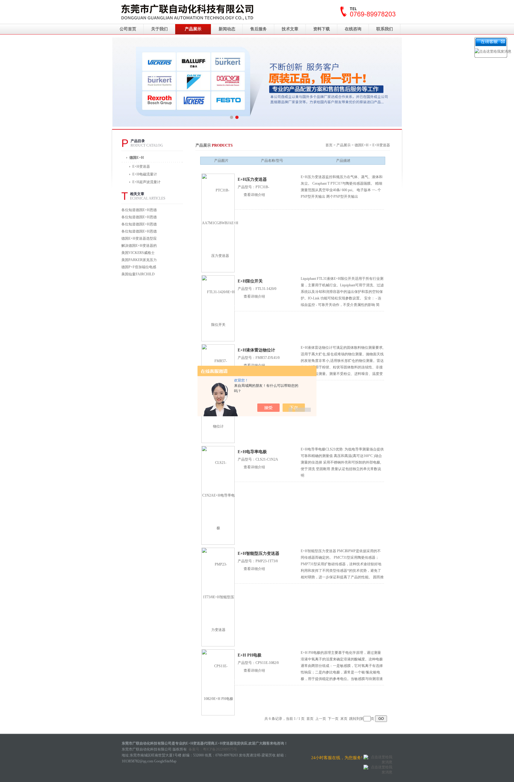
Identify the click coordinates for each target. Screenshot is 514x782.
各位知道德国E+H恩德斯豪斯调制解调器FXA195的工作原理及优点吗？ (139, 232)
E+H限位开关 (250, 281)
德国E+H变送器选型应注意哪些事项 (139, 239)
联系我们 (384, 29)
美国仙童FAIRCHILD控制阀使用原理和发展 (139, 275)
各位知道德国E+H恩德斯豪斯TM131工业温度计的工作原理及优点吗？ (139, 210)
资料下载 (321, 29)
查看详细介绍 (254, 195)
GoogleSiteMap (165, 761)
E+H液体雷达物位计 (256, 350)
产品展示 (193, 29)
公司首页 (128, 29)
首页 (329, 145)
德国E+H (136, 158)
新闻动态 (227, 29)
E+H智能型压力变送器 (258, 553)
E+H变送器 (381, 145)
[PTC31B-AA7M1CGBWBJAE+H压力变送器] (220, 222)
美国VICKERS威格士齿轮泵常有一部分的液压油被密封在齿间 (139, 253)
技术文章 (290, 29)
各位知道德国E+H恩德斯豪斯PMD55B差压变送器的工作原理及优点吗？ (139, 225)
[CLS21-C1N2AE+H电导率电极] (218, 495)
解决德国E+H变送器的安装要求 (139, 246)
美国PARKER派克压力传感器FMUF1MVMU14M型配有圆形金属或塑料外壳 (139, 260)
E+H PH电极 (249, 655)
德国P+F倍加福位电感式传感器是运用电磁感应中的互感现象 (139, 268)
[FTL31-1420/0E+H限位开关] (218, 308)
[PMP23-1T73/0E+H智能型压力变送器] (218, 596)
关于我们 (159, 29)
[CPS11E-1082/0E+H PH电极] (218, 682)
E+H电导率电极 (252, 452)
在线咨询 (353, 29)
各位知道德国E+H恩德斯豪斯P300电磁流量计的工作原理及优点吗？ (139, 218)
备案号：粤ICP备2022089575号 (213, 749)
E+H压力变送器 (252, 179)
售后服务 (258, 29)
